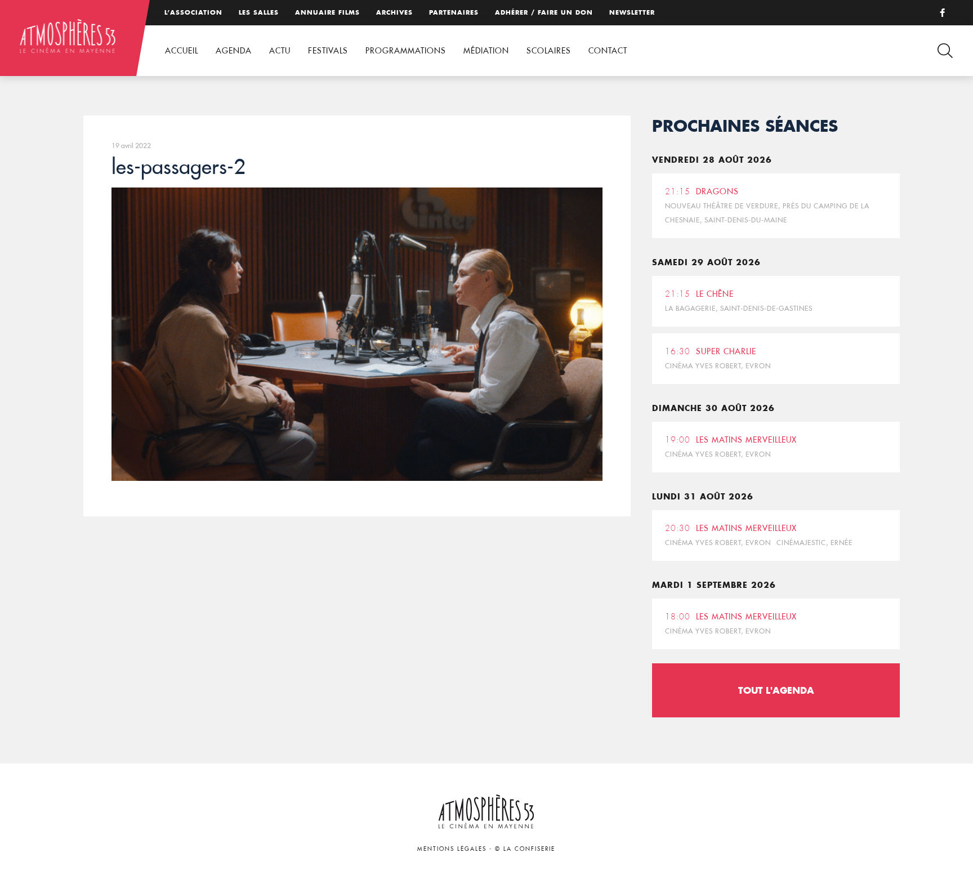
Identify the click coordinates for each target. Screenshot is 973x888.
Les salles (259, 12)
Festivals (328, 51)
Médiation (486, 51)
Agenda (234, 51)
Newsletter (632, 12)
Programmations (405, 51)
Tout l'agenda (776, 690)
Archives (394, 12)
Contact (607, 51)
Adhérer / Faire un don (544, 12)
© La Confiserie (525, 849)
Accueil (181, 51)
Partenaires (454, 12)
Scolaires (548, 51)
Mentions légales (451, 849)
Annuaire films (327, 12)
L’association (193, 12)
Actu (280, 51)
